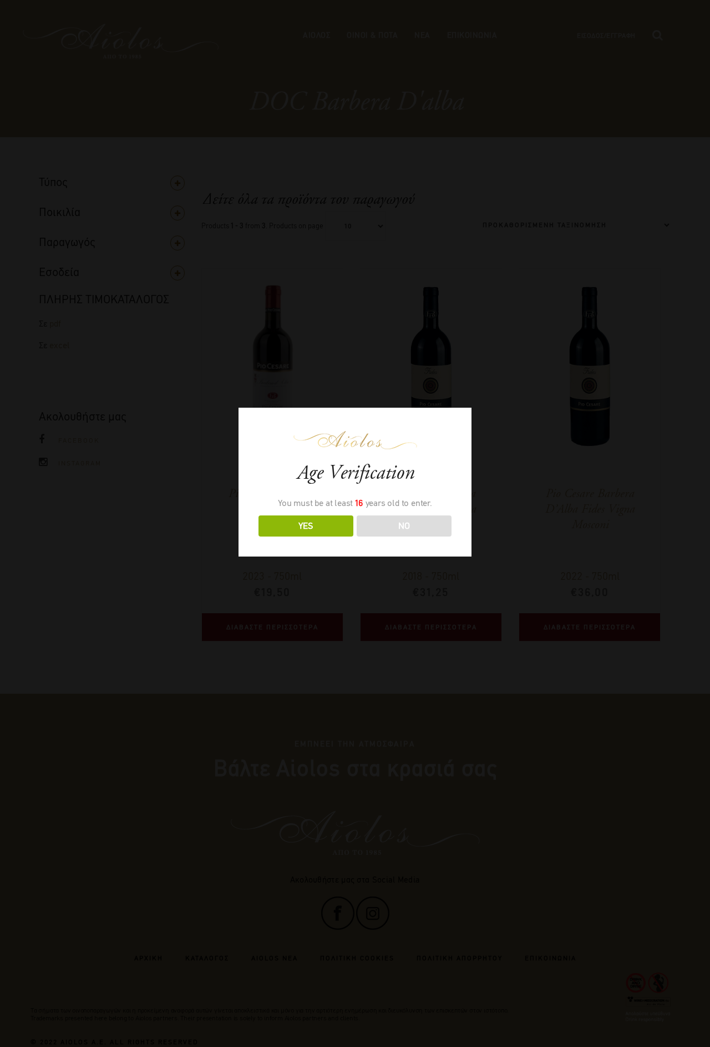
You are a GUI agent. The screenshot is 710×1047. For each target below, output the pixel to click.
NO (404, 525)
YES (305, 525)
